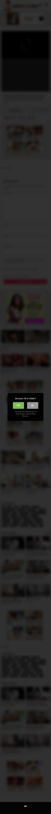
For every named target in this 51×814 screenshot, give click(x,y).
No (32, 405)
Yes (18, 405)
